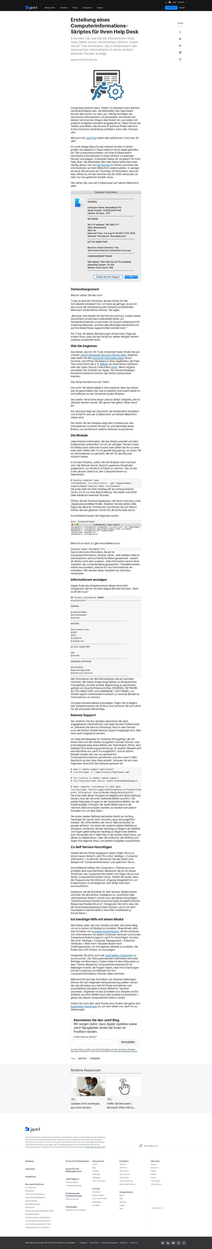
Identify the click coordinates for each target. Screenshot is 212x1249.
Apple (121, 1195)
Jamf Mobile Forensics (127, 1184)
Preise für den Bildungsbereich (73, 1170)
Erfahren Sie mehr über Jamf (95, 1147)
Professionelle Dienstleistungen (74, 1194)
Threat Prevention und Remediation (38, 1218)
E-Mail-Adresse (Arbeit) (85, 1036)
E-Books (96, 1171)
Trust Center (155, 1181)
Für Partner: (97, 1192)
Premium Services (72, 1199)
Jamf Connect (124, 1174)
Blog (94, 1168)
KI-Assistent (29, 1191)
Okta (121, 1209)
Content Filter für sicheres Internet (37, 1221)
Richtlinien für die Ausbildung (76, 1210)
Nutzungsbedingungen (109, 1243)
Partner (96, 1188)
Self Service (103, 165)
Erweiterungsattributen (105, 931)
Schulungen (71, 1207)
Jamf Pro (91, 138)
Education (30, 1169)
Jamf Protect (124, 1178)
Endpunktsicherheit (32, 1214)
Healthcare (30, 1176)
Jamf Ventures (156, 1184)
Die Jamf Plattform (34, 1184)
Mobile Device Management (35, 1198)
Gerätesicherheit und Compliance (37, 1227)
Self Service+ (30, 1207)
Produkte (124, 1161)
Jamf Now (123, 1168)
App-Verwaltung (31, 1201)
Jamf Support (72, 1179)
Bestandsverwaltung (32, 1204)
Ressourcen (98, 1161)
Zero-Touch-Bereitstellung (34, 1194)
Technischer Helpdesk (73, 1186)
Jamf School (123, 1171)
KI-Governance (30, 1188)
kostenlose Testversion (84, 1006)
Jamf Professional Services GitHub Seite (103, 355)
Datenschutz (93, 1243)
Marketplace (97, 1202)
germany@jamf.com (151, 1146)
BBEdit (104, 364)
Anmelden (128, 1042)
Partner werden (98, 1195)
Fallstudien (96, 1174)
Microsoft (122, 1202)
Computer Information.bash (108, 358)
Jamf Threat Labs (99, 1181)
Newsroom (155, 1168)
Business (29, 1161)
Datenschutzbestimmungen (127, 1051)
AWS (121, 1199)
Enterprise (95, 1058)
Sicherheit (123, 1243)
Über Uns (155, 1161)
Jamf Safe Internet (126, 1181)
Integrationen (126, 1192)
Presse (153, 1171)
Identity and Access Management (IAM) (39, 1211)
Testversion (171, 8)
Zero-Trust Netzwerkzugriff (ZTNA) (38, 1224)
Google (122, 1205)
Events (95, 1164)
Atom (114, 367)
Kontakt (153, 1164)
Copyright (83, 1243)
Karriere (153, 1174)
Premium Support (72, 1182)
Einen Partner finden (100, 1199)
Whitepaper (97, 1178)
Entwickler (96, 1205)
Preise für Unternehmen (77, 1161)
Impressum (134, 1243)
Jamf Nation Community (119, 955)
